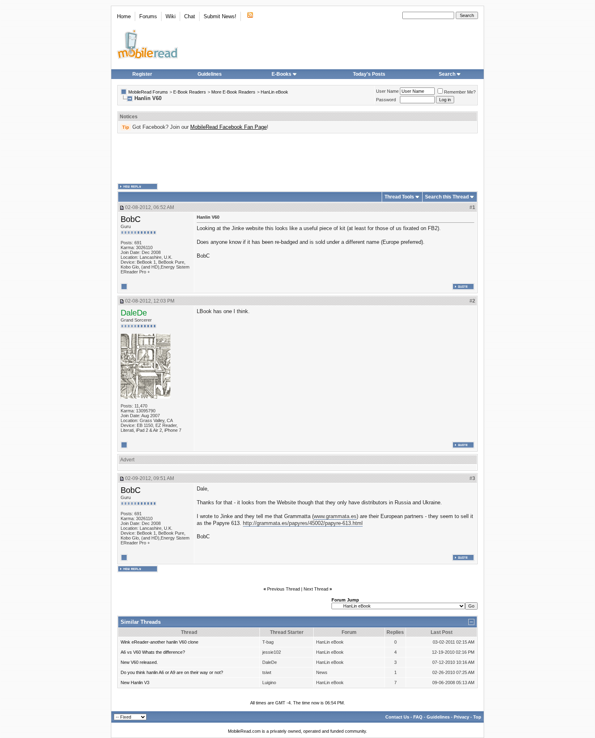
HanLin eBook (274, 92)
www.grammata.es (335, 516)
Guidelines (210, 74)
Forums (148, 16)
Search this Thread (447, 197)
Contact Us (397, 717)
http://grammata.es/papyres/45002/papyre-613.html (303, 523)
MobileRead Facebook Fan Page (228, 127)
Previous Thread (283, 589)
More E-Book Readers (233, 92)
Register (142, 74)
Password (386, 99)
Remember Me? (460, 92)
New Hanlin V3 (135, 682)
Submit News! (220, 16)
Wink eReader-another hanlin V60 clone (159, 642)
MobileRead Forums (148, 92)
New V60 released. (139, 662)
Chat (189, 16)
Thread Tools (399, 197)
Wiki (171, 16)
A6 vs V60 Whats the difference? (153, 652)
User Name (387, 91)
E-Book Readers (189, 92)
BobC (130, 219)
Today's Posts (369, 74)
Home (124, 16)
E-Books (281, 74)
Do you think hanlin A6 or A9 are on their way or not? (172, 672)
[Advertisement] (297, 158)
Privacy (461, 717)
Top (477, 717)
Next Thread (316, 589)
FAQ (418, 717)
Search (447, 74)
